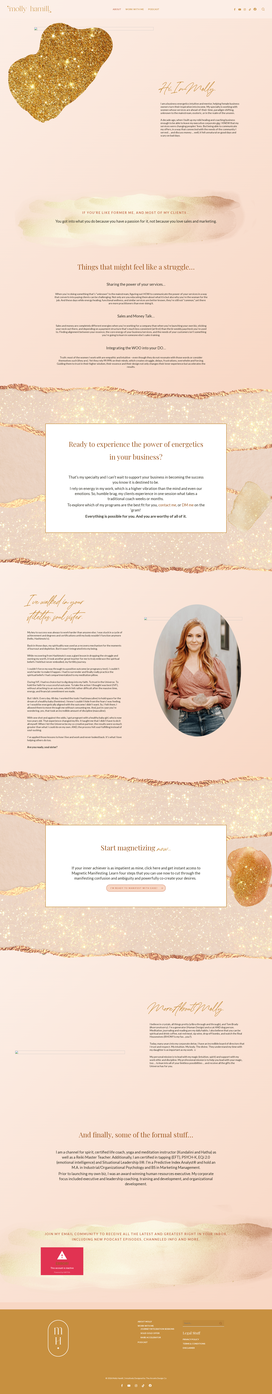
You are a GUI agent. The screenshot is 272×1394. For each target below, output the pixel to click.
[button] (136, 888)
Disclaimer (189, 1348)
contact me (167, 505)
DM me (188, 505)
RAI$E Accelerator (151, 1337)
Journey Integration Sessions (157, 1329)
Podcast (143, 1342)
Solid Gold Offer (150, 1333)
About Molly (145, 1321)
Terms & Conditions (194, 1343)
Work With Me (146, 1326)
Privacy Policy (191, 1339)
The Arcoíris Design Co (156, 1378)
